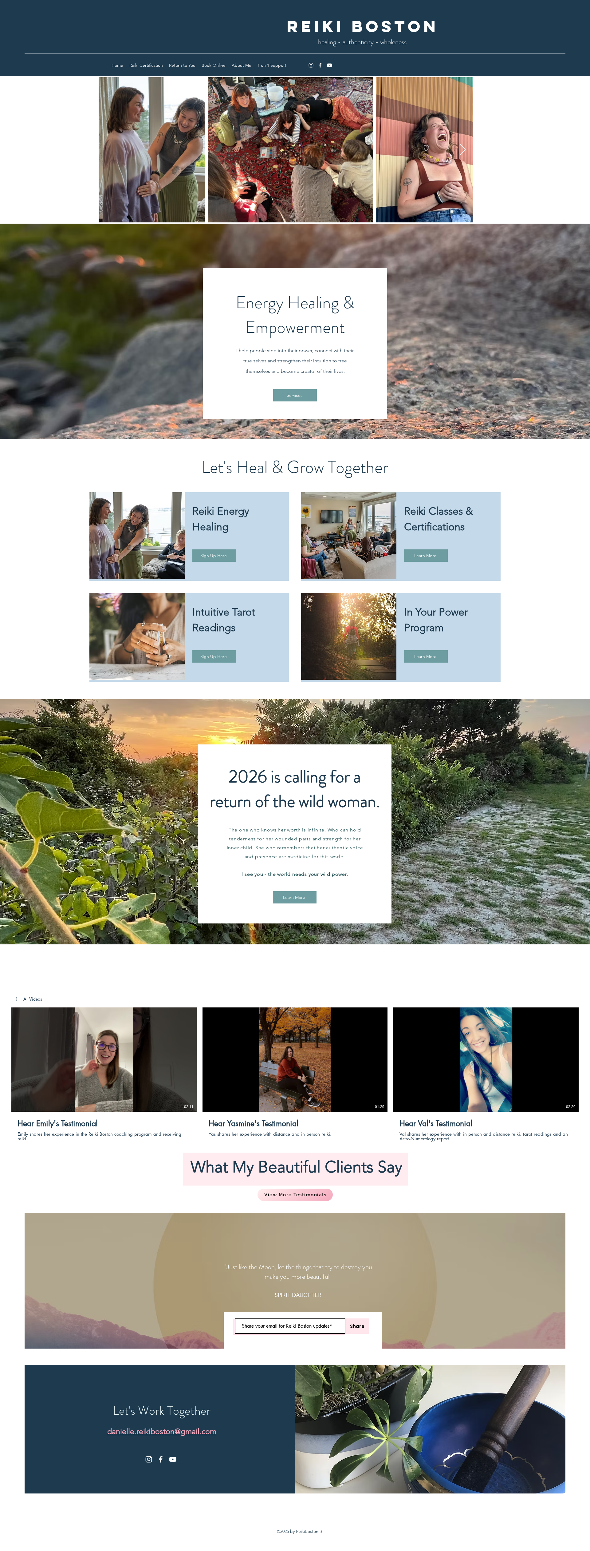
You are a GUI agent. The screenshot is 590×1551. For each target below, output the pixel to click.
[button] (29, 999)
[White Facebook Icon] (160, 1459)
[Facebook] (320, 65)
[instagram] (311, 65)
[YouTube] (329, 65)
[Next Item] (462, 150)
